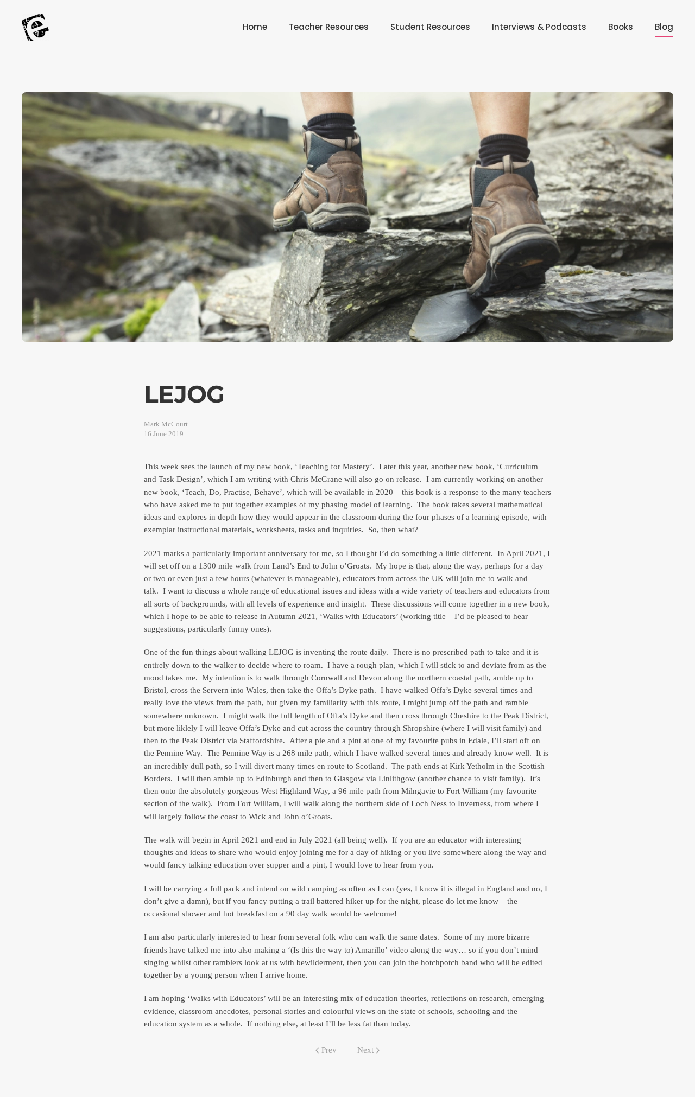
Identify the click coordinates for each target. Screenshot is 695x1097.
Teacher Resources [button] (329, 27)
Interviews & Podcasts (539, 27)
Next (365, 1049)
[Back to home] (35, 27)
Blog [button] (664, 27)
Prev (329, 1049)
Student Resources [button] (430, 27)
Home (255, 27)
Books (620, 27)
